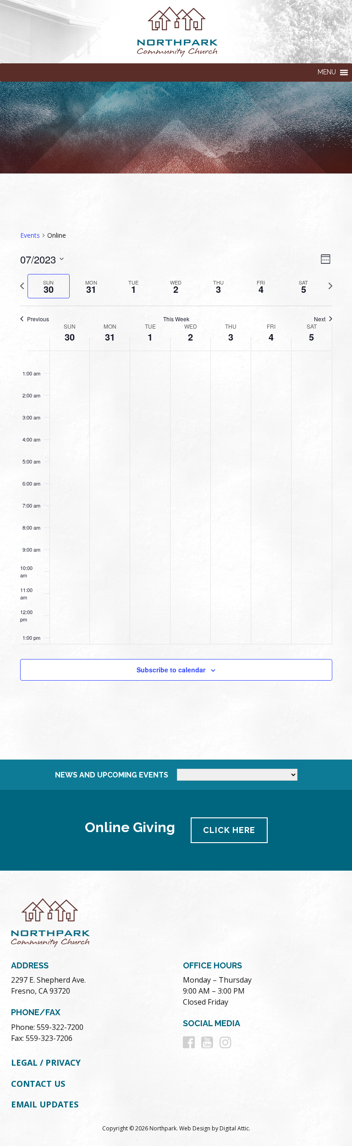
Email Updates (44, 1104)
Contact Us (38, 1083)
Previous (38, 319)
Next (319, 319)
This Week (176, 319)
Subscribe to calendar (171, 669)
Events (30, 235)
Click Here (229, 830)
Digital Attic (234, 1128)
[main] (176, 466)
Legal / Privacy (46, 1062)
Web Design (194, 1128)
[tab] (49, 286)
